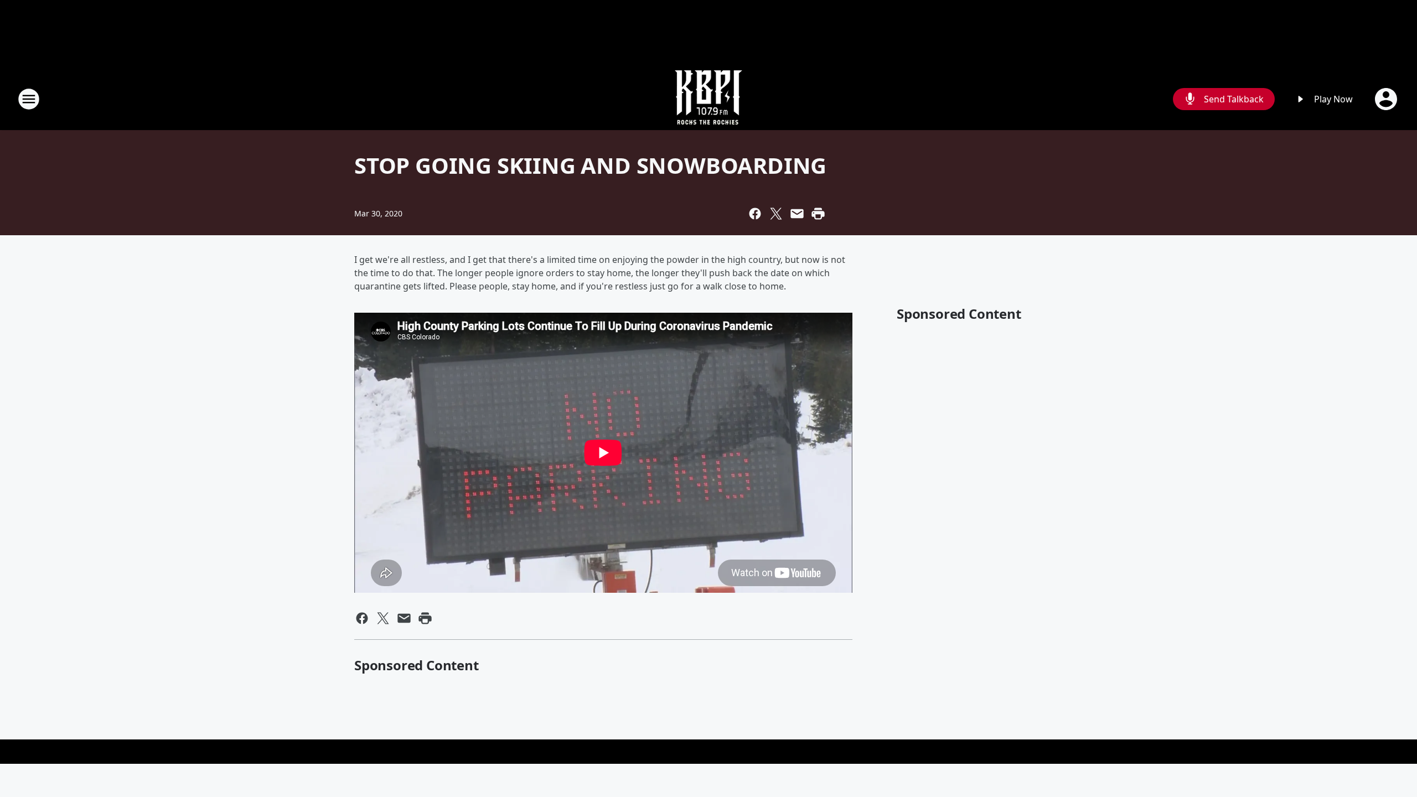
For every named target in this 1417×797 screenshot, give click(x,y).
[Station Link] (708, 99)
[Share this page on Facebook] (755, 213)
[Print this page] (818, 213)
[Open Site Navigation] (29, 99)
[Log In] (1387, 99)
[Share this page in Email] (797, 213)
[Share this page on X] (776, 213)
